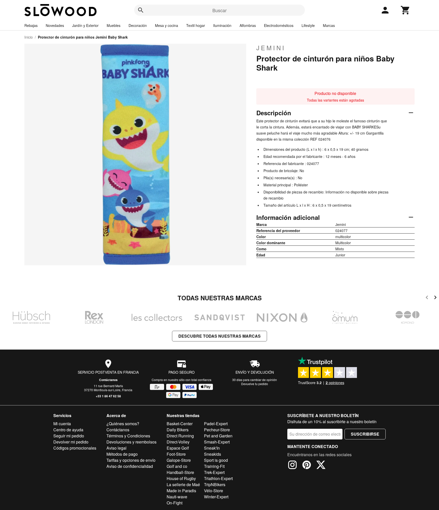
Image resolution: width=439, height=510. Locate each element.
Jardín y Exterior (85, 25)
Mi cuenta (62, 423)
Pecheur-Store (217, 430)
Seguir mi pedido (68, 436)
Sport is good (216, 460)
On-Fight (174, 503)
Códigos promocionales (74, 448)
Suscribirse (365, 434)
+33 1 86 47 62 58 (108, 396)
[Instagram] (292, 465)
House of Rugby (181, 478)
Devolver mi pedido (70, 442)
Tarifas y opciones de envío (130, 460)
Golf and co (177, 466)
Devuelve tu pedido (254, 384)
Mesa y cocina (166, 25)
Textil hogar (195, 25)
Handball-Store (180, 472)
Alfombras (248, 25)
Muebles (113, 25)
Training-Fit (214, 466)
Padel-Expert (216, 423)
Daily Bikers (178, 430)
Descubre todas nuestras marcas (219, 336)
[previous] (427, 298)
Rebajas (31, 25)
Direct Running (180, 436)
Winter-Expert (216, 497)
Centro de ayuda (68, 430)
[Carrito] (405, 10)
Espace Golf (178, 448)
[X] (321, 465)
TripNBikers (214, 484)
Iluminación (222, 25)
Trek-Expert (214, 472)
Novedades (55, 25)
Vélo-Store (213, 490)
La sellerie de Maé (183, 484)
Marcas (329, 25)
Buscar (219, 10)
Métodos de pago (122, 454)
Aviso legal (116, 448)
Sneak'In (212, 448)
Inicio (28, 37)
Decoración (138, 25)
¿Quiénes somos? (122, 423)
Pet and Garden (218, 436)
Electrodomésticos (278, 25)
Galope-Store (179, 460)
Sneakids (212, 454)
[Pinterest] (307, 465)
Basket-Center (180, 423)
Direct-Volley (178, 442)
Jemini (271, 48)
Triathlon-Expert (218, 478)
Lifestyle (308, 25)
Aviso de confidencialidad (129, 466)
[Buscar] (140, 10)
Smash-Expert (217, 442)
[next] (435, 298)
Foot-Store (176, 454)
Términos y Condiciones (128, 436)
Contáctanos (108, 380)
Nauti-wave (177, 497)
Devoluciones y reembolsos (131, 442)
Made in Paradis (181, 490)
